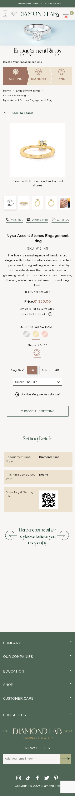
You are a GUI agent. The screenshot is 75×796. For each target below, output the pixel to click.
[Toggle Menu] (5, 14)
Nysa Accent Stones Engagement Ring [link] (27, 100)
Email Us (63, 219)
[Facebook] (37, 778)
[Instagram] (18, 778)
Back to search (23, 113)
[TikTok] (28, 778)
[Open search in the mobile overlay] (57, 15)
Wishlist (17, 219)
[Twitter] (47, 778)
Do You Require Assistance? (41, 394)
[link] (7, 90)
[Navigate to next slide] (63, 535)
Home (7, 90)
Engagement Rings (28, 90)
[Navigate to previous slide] (11, 535)
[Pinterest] (56, 778)
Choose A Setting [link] (14, 95)
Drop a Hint (39, 219)
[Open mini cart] (66, 15)
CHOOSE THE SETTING (38, 411)
